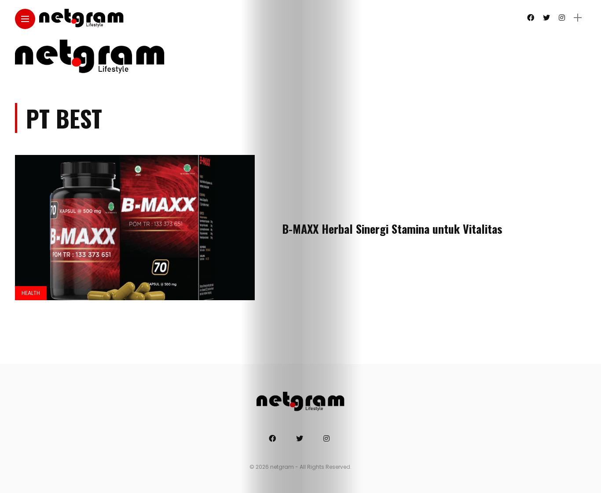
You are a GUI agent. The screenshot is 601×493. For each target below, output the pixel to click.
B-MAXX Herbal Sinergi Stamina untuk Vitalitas (392, 228)
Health (31, 293)
